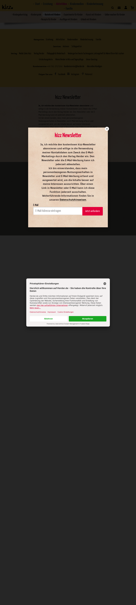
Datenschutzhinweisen (73, 199)
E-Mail (35, 205)
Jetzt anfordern (92, 211)
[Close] (106, 128)
